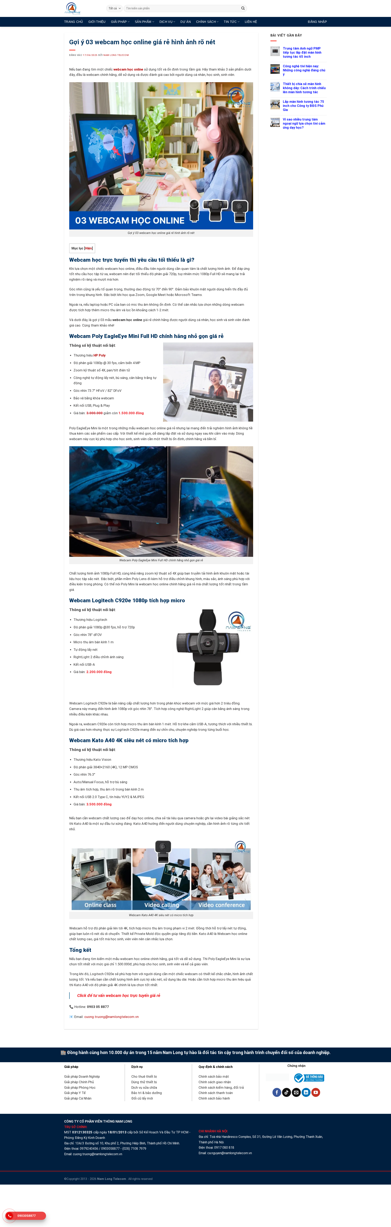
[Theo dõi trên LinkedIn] (306, 1092)
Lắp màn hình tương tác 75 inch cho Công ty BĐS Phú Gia (303, 106)
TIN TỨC (230, 21)
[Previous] (181, 751)
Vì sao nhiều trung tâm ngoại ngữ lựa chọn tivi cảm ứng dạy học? (304, 123)
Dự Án (185, 21)
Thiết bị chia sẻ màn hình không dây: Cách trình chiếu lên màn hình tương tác (304, 88)
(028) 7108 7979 (134, 1149)
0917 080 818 (224, 1147)
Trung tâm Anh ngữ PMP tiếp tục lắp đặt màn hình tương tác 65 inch (302, 53)
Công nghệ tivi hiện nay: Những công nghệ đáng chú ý (304, 70)
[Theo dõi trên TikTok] (286, 1092)
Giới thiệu (97, 21)
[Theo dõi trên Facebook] (276, 1092)
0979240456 (89, 1149)
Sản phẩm (143, 21)
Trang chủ (73, 21)
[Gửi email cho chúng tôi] (296, 1092)
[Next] (192, 751)
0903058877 (110, 1149)
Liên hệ (251, 21)
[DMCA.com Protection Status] (277, 1077)
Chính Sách (206, 21)
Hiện (88, 248)
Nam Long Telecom (116, 55)
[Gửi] (243, 8)
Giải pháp (119, 21)
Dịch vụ (165, 21)
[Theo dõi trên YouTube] (315, 1092)
